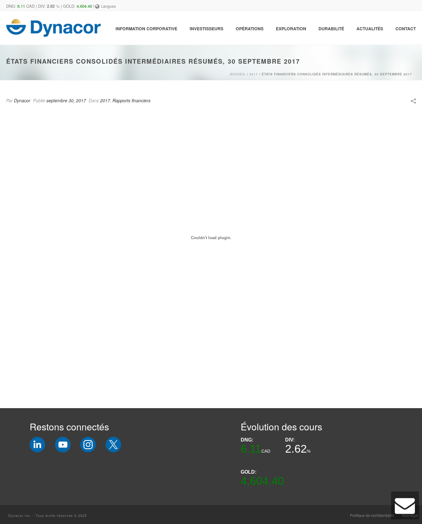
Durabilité (331, 29)
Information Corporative (146, 29)
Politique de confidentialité (372, 515)
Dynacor (22, 100)
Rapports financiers (131, 100)
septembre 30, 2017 (66, 100)
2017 (253, 74)
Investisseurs (206, 29)
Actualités (370, 29)
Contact (405, 29)
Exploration (291, 29)
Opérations (250, 29)
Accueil (238, 74)
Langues (108, 6)
